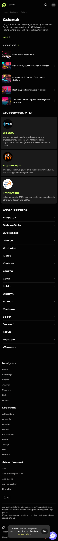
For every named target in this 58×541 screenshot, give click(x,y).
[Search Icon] (45, 4)
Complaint (6, 537)
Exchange (14, 12)
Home (5, 12)
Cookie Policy (24, 534)
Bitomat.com (12, 165)
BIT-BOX (8, 132)
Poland (24, 12)
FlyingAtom (11, 192)
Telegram (6, 531)
